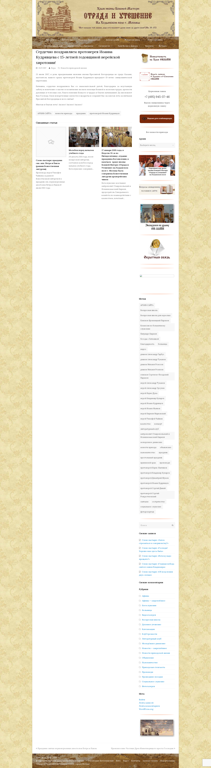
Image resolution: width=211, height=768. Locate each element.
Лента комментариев (149, 706)
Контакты (135, 761)
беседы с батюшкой (149, 339)
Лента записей (146, 703)
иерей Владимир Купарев (152, 398)
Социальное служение (153, 681)
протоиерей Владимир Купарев (155, 473)
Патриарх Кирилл (148, 334)
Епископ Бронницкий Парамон (154, 320)
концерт (158, 424)
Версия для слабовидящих (159, 118)
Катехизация (148, 629)
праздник (81, 113)
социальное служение (150, 506)
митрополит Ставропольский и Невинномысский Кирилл (155, 435)
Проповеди (147, 672)
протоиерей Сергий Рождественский (149, 495)
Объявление (148, 658)
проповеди (165, 463)
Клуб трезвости (149, 634)
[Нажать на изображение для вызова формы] (157, 259)
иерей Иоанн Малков (150, 408)
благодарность (147, 344)
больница (162, 344)
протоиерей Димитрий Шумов (154, 478)
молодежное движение (151, 442)
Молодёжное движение (153, 643)
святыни (144, 501)
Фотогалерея (148, 686)
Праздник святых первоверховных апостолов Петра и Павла (67, 748)
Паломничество (150, 662)
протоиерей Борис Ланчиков (153, 468)
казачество (145, 424)
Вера (53, 68)
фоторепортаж (147, 512)
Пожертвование (167, 761)
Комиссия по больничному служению (152, 327)
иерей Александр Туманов (152, 383)
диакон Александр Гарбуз (152, 354)
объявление (165, 447)
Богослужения (149, 605)
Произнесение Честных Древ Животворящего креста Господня (142, 748)
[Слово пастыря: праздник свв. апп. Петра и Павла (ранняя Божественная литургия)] (51, 142)
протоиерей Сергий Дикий (153, 488)
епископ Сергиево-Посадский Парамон (154, 376)
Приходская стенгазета (153, 667)
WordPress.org (146, 709)
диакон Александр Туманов (153, 359)
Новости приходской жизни (74, 68)
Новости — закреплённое (154, 648)
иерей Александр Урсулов (152, 388)
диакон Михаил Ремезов (151, 364)
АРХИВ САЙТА (44, 113)
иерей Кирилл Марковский (153, 413)
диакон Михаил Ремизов (151, 369)
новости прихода (63, 113)
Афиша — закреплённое (153, 600)
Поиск (164, 46)
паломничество (147, 452)
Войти (142, 699)
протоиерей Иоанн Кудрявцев (104, 113)
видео (143, 349)
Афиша (145, 596)
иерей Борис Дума (148, 393)
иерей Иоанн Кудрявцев (151, 403)
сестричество (158, 501)
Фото (118, 761)
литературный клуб (149, 429)
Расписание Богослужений (101, 761)
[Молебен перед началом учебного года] (84, 137)
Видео (126, 761)
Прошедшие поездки (152, 677)
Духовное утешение (151, 624)
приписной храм (148, 463)
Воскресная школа (148, 310)
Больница (147, 610)
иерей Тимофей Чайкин (151, 419)
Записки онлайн (150, 761)
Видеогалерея (149, 615)
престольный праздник (151, 457)
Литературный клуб (151, 638)
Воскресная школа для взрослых (155, 315)
